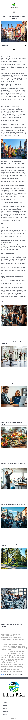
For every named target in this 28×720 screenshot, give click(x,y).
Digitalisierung (10, 639)
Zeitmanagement (19, 671)
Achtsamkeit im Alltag (14, 634)
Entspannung (3, 642)
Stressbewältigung (16, 664)
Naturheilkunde (21, 657)
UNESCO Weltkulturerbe (8, 669)
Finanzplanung (21, 646)
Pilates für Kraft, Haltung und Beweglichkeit (11, 383)
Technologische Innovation (15, 666)
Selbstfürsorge (12, 661)
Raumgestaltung (17, 659)
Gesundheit (6, 650)
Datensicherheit (4, 637)
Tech (4, 710)
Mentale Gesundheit (4, 655)
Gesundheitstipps (15, 650)
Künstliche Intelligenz (16, 653)
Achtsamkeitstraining (8, 635)
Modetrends (12, 655)
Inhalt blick (6, 701)
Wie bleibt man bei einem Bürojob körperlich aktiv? (13, 504)
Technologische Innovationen (8, 668)
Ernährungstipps (14, 646)
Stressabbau (4, 664)
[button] (14, 12)
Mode (4, 707)
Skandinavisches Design (8, 662)
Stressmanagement (4, 666)
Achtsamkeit (5, 634)
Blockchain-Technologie (19, 635)
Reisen (2, 674)
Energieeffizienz (15, 641)
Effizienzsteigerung (19, 639)
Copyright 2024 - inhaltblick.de (14, 718)
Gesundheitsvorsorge (5, 651)
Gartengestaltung (4, 648)
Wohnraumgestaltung (8, 671)
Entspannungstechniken (11, 644)
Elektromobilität (5, 641)
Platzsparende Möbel (6, 659)
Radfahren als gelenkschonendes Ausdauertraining (13, 585)
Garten (5, 704)
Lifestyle (5, 705)
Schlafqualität (3, 661)
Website (5, 714)
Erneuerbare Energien (5, 646)
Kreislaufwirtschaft (4, 653)
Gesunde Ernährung (17, 648)
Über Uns (5, 711)
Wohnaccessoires (21, 669)
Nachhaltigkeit (11, 657)
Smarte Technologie (18, 662)
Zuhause (5, 702)
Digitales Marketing (12, 637)
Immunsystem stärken (17, 651)
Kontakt (5, 713)
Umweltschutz (20, 668)
